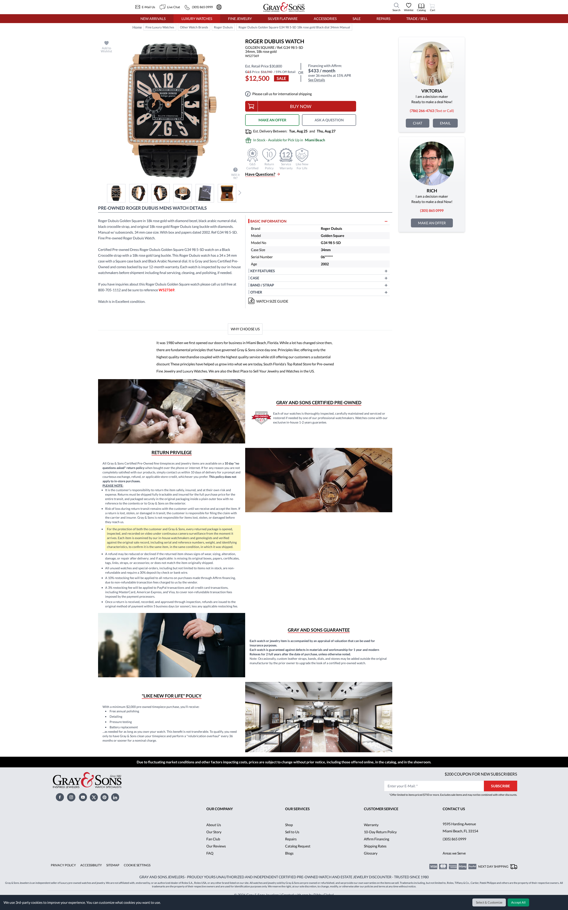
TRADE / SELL (417, 18)
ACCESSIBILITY (91, 865)
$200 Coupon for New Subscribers (481, 774)
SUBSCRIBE (500, 786)
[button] (116, 193)
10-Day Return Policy (380, 832)
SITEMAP (112, 865)
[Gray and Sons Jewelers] (284, 7)
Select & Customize (489, 902)
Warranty (371, 825)
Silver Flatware (283, 18)
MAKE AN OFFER (272, 120)
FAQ (209, 853)
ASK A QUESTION (329, 120)
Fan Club (213, 839)
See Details (316, 80)
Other (256, 292)
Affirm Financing (376, 839)
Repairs (383, 18)
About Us (213, 825)
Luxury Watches (196, 18)
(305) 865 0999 (454, 839)
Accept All (518, 902)
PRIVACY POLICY (63, 865)
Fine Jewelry (240, 18)
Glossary (370, 853)
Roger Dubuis (223, 27)
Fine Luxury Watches (160, 27)
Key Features (262, 271)
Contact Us (454, 809)
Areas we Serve (454, 853)
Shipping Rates (375, 846)
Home (137, 27)
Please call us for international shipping (282, 94)
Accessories (325, 18)
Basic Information (268, 221)
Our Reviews (216, 846)
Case (254, 278)
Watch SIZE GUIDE (272, 301)
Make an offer (432, 223)
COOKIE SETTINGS (137, 865)
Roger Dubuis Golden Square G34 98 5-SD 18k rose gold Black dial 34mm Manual (294, 27)
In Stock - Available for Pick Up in (289, 140)
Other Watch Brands (194, 27)
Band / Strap (262, 285)
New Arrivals (153, 18)
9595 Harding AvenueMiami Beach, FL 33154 (460, 827)
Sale (357, 18)
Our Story (213, 832)
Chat (417, 123)
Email (445, 123)
